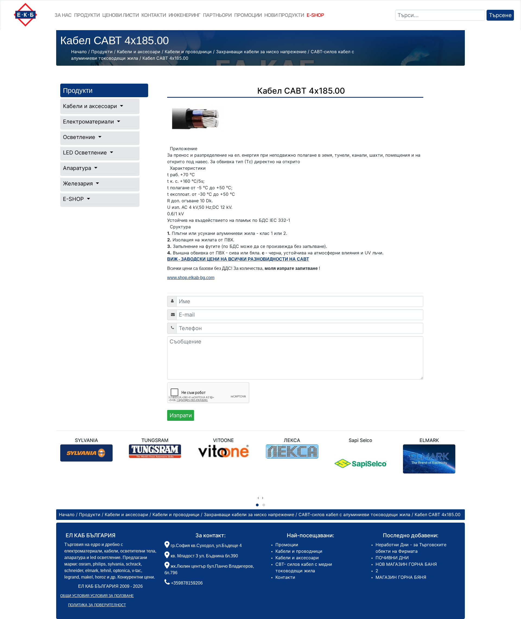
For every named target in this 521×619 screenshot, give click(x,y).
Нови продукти (284, 15)
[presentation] (258, 497)
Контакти (153, 15)
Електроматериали (89, 121)
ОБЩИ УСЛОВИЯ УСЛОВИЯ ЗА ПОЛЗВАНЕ (97, 596)
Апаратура (78, 168)
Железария (78, 183)
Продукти (87, 15)
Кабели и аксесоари (91, 106)
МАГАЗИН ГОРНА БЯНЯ (401, 577)
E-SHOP (74, 199)
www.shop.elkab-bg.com (190, 277)
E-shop (315, 15)
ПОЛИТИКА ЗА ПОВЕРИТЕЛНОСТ (97, 605)
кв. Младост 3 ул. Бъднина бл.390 (204, 556)
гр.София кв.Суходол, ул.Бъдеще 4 (206, 545)
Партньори (217, 15)
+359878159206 (187, 583)
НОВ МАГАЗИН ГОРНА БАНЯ (406, 564)
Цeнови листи (120, 15)
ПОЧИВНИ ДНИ (392, 557)
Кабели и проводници (298, 551)
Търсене (500, 15)
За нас (63, 15)
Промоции (248, 15)
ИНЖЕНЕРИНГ (184, 15)
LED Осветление (86, 152)
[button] (257, 505)
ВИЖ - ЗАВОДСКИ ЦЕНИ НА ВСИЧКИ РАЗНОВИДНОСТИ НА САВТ (238, 259)
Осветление (80, 137)
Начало (79, 51)
